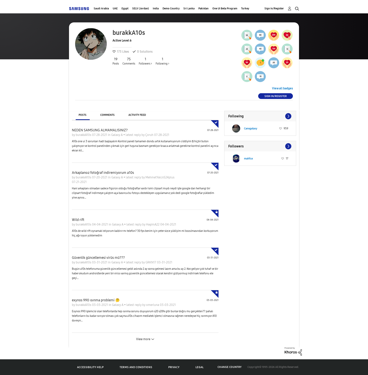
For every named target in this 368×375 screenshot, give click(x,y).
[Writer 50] (247, 35)
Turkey (245, 8)
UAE (115, 8)
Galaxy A (117, 135)
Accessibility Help (90, 367)
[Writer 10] (287, 49)
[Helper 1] (260, 63)
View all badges (282, 88)
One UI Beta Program (224, 8)
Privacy (173, 367)
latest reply (133, 135)
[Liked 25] (287, 63)
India (156, 8)
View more (143, 339)
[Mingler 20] (273, 63)
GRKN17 (151, 262)
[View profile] (236, 128)
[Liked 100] (273, 49)
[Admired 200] (273, 35)
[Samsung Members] (79, 8)
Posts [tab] (82, 115)
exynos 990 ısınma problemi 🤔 (96, 300)
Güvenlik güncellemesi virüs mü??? (98, 258)
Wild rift (78, 220)
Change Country (230, 367)
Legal (200, 367)
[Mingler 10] (260, 76)
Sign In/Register (274, 8)
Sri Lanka (189, 8)
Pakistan (203, 8)
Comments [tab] (107, 115)
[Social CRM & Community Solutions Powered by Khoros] (293, 351)
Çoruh (149, 135)
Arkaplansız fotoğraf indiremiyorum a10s (103, 173)
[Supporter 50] (287, 35)
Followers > (145, 61)
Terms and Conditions (136, 367)
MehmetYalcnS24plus (159, 177)
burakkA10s (84, 135)
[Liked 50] (247, 63)
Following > (162, 61)
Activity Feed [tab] (137, 115)
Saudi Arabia (101, 8)
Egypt (125, 8)
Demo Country (171, 8)
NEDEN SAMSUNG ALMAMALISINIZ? (100, 130)
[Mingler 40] (260, 49)
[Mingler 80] (260, 35)
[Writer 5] (247, 76)
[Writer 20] (247, 49)
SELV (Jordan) (140, 8)
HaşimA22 (153, 224)
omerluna (153, 305)
